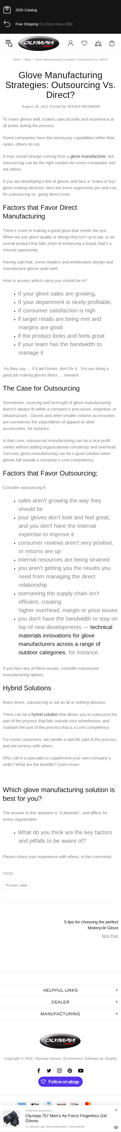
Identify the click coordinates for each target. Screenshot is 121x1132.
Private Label (16, 885)
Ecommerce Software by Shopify (90, 1058)
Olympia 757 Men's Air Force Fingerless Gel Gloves (66, 1118)
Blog (28, 59)
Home (17, 59)
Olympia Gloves (39, 43)
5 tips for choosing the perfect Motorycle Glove (91, 924)
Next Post (110, 936)
